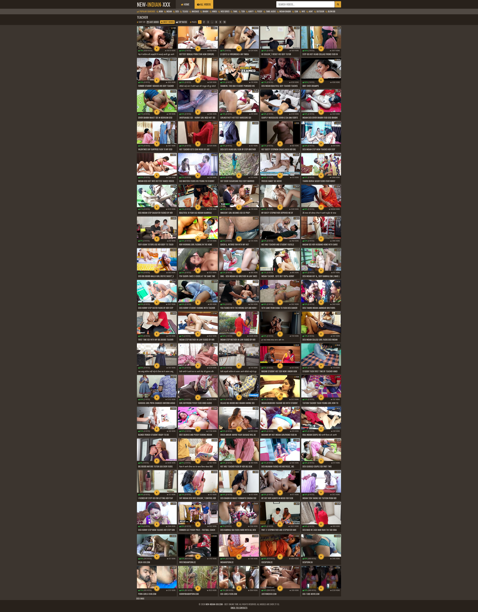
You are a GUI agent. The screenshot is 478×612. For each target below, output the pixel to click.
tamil (235, 11)
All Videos (205, 4)
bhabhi (205, 11)
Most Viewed (168, 22)
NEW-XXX (153, 4)
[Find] (338, 4)
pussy (259, 11)
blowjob (331, 11)
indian (169, 11)
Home (186, 4)
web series (224, 11)
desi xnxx (140, 598)
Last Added (154, 22)
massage (195, 11)
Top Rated (182, 22)
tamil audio (270, 11)
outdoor (320, 11)
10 (224, 22)
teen (243, 11)
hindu (214, 11)
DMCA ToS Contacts (239, 607)
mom (160, 11)
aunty (251, 11)
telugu (185, 11)
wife (303, 11)
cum (296, 11)
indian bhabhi (285, 11)
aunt (310, 11)
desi (177, 11)
